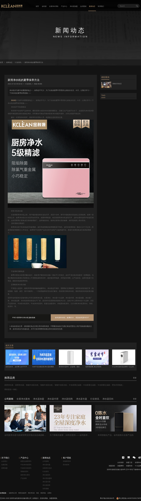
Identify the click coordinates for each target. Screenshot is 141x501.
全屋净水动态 (47, 468)
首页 (37, 6)
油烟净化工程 (13, 493)
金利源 (44, 6)
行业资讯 (18, 62)
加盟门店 (129, 462)
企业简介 (4, 461)
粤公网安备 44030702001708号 (130, 498)
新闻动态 (92, 6)
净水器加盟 (74, 6)
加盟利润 (129, 466)
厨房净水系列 (25, 475)
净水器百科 (46, 475)
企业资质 (120, 462)
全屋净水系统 (53, 6)
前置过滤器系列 (25, 461)
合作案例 (83, 6)
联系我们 (101, 6)
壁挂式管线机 (117, 385)
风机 (37, 493)
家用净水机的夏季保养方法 (34, 62)
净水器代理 (46, 482)
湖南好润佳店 (117, 84)
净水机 (13, 100)
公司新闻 (46, 461)
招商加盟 (4, 468)
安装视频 (46, 488)
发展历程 (4, 465)
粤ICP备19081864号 (107, 498)
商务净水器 (31, 493)
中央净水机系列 (25, 465)
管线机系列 (24, 471)
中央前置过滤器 (75, 385)
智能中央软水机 (32, 385)
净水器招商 (46, 485)
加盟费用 (120, 466)
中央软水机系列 (25, 468)
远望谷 (49, 493)
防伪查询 (66, 465)
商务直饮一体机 (10, 389)
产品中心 (64, 6)
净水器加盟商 (47, 478)
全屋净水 (138, 462)
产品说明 (23, 478)
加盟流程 (112, 466)
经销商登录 (67, 461)
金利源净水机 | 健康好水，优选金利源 (69, 317)
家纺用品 (43, 493)
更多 (135, 378)
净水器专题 (46, 465)
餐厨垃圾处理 (22, 493)
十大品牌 (138, 466)
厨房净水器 (8, 385)
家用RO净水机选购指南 (26, 317)
